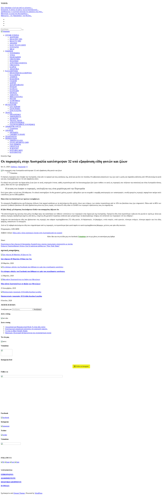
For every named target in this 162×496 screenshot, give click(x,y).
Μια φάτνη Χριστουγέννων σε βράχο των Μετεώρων (20, 284)
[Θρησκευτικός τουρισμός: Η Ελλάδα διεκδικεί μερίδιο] (21, 292)
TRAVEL (8, 112)
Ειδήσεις (14, 167)
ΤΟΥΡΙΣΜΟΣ (15, 53)
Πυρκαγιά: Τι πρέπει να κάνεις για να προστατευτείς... (20, 10)
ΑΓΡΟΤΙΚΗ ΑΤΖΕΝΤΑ (18, 63)
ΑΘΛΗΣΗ (13, 43)
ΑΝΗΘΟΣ (13, 77)
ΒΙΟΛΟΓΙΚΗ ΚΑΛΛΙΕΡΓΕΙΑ (21, 73)
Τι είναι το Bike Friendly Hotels (16, 331)
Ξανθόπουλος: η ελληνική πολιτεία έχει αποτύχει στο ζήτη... (22, 12)
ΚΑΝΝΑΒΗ (14, 91)
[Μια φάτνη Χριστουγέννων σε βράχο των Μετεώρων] (20, 279)
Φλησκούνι (14, 103)
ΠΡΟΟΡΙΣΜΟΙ (15, 114)
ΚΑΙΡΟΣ (13, 67)
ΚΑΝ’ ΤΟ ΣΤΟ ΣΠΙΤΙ (18, 45)
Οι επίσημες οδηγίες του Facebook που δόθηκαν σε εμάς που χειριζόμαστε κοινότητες (33, 271)
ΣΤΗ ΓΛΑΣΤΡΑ (15, 111)
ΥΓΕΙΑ (12, 55)
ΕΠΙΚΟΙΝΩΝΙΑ (7, 474)
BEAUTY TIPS (15, 41)
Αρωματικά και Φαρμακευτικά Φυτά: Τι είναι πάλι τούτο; (25, 327)
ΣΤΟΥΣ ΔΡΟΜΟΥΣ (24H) (19, 142)
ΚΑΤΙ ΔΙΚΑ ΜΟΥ (16, 150)
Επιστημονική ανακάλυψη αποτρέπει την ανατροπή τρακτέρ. (26, 329)
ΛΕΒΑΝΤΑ (14, 95)
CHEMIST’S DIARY (17, 134)
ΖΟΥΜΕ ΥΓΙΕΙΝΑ (12, 35)
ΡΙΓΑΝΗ (13, 99)
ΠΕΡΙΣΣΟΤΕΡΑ (11, 138)
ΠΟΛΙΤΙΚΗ (14, 61)
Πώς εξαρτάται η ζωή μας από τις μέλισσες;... (17, 8)
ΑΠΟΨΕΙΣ (9, 130)
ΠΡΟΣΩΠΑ (14, 132)
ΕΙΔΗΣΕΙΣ (9, 51)
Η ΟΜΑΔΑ (5, 486)
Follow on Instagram (82, 366)
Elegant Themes (19, 493)
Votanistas (82, 236)
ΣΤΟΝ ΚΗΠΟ (15, 109)
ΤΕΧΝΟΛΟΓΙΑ (11, 136)
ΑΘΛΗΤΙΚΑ (14, 69)
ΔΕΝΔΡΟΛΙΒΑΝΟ (17, 85)
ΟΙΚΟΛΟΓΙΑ (14, 65)
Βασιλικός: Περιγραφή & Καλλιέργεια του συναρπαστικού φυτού (28, 333)
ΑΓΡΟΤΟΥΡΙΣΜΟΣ (17, 122)
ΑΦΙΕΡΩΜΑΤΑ (15, 116)
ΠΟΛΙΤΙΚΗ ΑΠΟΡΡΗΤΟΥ (11, 482)
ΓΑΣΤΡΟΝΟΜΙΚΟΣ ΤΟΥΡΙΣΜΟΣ (22, 124)
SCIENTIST (14, 148)
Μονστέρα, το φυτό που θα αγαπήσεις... (15, 14)
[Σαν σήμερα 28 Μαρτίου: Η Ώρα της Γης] (16, 255)
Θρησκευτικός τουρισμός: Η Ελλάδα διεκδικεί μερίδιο (21, 296)
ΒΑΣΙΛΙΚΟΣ (14, 79)
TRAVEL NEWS (16, 120)
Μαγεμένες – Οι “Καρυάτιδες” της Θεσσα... (16, 16)
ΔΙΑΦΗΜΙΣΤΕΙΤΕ (8, 478)
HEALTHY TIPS (16, 39)
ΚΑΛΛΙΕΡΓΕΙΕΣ (11, 71)
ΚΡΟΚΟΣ (13, 93)
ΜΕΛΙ (12, 49)
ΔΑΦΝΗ (13, 83)
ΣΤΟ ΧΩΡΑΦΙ (15, 107)
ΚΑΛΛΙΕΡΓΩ (15, 75)
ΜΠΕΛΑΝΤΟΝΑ (16, 97)
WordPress (38, 493)
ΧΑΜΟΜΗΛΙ (15, 101)
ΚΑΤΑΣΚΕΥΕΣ (15, 152)
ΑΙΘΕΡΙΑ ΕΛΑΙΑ (16, 140)
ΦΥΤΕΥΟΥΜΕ (10, 105)
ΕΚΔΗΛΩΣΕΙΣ (15, 57)
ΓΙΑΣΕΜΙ (13, 81)
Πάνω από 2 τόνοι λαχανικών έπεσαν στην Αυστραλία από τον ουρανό (37, 233)
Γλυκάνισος (14, 128)
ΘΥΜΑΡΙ (13, 87)
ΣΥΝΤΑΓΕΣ (14, 47)
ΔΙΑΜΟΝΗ (14, 118)
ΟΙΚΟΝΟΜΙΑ (15, 59)
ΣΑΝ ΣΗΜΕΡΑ (15, 144)
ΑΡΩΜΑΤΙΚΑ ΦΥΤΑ (13, 126)
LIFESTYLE (14, 146)
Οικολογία (21, 167)
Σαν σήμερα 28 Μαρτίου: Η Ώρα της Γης (16, 259)
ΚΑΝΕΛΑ (13, 89)
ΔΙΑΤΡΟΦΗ (14, 37)
